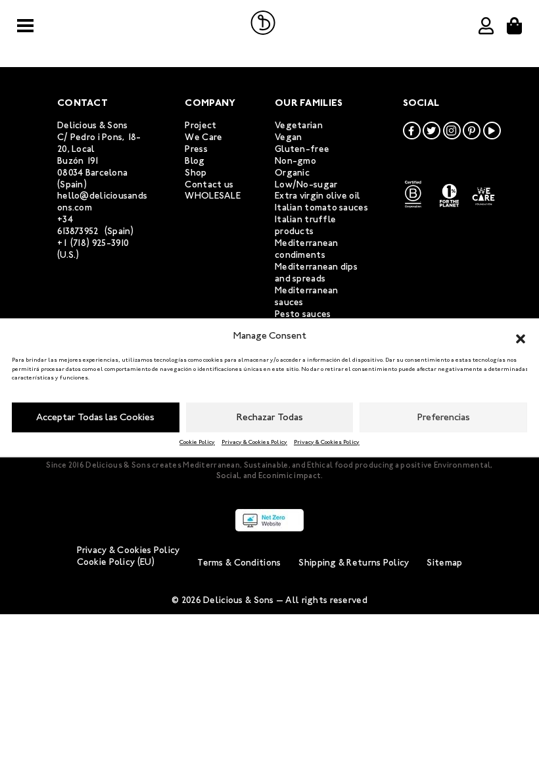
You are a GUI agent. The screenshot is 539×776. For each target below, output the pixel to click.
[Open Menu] (25, 26)
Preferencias (443, 417)
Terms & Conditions (239, 562)
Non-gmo (295, 160)
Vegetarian (299, 125)
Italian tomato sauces (321, 207)
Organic (292, 172)
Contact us (209, 184)
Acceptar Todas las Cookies (95, 417)
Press (196, 149)
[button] (520, 336)
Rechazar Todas (270, 417)
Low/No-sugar (306, 184)
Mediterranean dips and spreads (316, 272)
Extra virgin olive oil (317, 195)
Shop (195, 172)
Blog (194, 160)
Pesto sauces (303, 314)
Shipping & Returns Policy (353, 562)
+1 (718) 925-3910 (93, 243)
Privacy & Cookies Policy (254, 442)
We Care (203, 137)
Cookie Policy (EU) (116, 562)
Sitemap (444, 562)
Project (200, 125)
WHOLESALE (213, 195)
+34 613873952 (78, 225)
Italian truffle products (305, 225)
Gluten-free (302, 149)
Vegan (288, 137)
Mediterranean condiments (307, 248)
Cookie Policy (197, 442)
